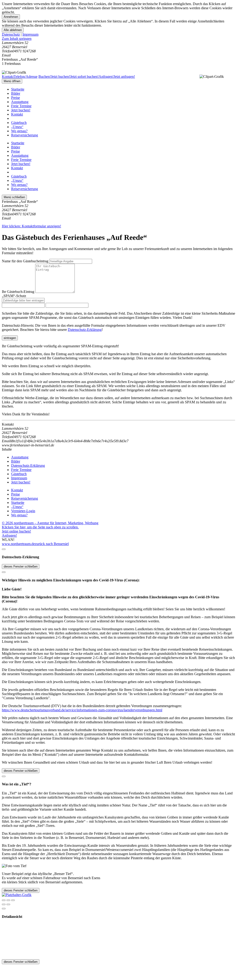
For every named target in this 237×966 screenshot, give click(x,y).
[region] (118, 39)
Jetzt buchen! (20, 110)
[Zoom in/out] (13, 900)
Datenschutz (11, 34)
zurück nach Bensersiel (52, 544)
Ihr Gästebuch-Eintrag (18, 292)
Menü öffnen (12, 81)
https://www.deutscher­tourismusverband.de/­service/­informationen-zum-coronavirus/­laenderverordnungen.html (82, 710)
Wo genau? (19, 131)
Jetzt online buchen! (16, 531)
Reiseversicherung (24, 135)
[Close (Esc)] (4, 900)
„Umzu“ (17, 127)
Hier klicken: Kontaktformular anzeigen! (31, 226)
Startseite (17, 89)
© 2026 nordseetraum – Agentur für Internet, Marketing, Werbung (50, 523)
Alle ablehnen (13, 30)
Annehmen (11, 17)
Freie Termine (21, 106)
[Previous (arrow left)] (4, 904)
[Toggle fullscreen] (8, 900)
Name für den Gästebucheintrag (25, 261)
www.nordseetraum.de (18, 544)
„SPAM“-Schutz (14, 296)
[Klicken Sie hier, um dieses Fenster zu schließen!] (4, 549)
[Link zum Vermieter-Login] (16, 895)
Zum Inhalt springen (16, 39)
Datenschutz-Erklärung (85, 330)
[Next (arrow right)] (8, 904)
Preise (15, 98)
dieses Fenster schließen (20, 566)
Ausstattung (19, 102)
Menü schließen (14, 197)
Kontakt (17, 114)
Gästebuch (19, 123)
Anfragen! (9, 535)
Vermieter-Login (23, 511)
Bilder (15, 93)
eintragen (10, 338)
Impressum (30, 34)
